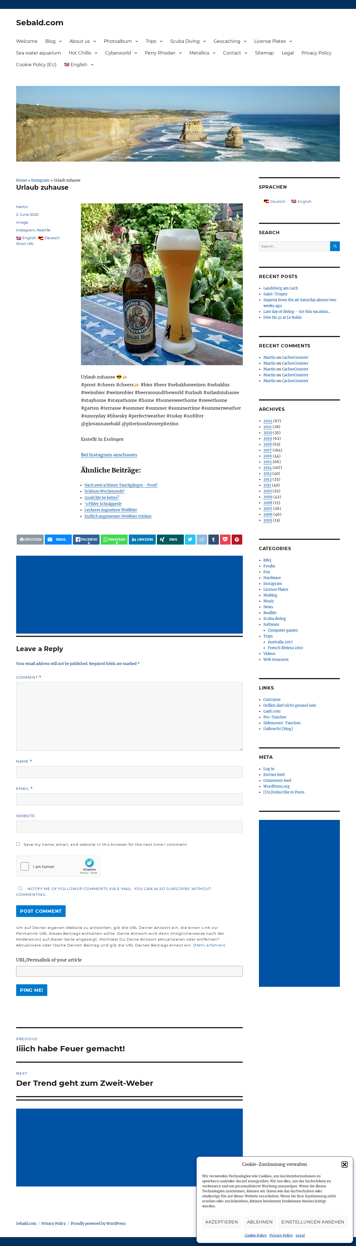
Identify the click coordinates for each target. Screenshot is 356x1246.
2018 (267, 444)
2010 (267, 491)
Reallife (43, 230)
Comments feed (277, 780)
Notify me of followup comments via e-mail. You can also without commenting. (113, 891)
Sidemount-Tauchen (282, 723)
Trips (151, 41)
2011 (267, 485)
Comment (28, 677)
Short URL (25, 243)
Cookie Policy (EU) (36, 64)
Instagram (40, 180)
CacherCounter (295, 357)
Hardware (272, 577)
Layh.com (272, 711)
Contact (232, 53)
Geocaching (227, 41)
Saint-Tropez (275, 294)
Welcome (27, 41)
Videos (269, 653)
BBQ (267, 560)
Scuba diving (274, 618)
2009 (268, 497)
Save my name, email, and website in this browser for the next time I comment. (106, 844)
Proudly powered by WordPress (98, 1223)
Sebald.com (39, 22)
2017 (267, 450)
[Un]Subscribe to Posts (284, 792)
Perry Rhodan (160, 53)
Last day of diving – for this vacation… (297, 311)
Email (24, 788)
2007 (267, 508)
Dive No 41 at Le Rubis (282, 317)
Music (268, 601)
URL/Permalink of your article (49, 960)
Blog (50, 41)
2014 (267, 467)
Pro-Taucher (274, 717)
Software (271, 624)
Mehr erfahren (209, 945)
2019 (267, 438)
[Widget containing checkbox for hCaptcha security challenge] (58, 866)
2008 (267, 502)
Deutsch (52, 238)
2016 (267, 456)
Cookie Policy (256, 1235)
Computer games (283, 630)
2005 (267, 520)
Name (24, 761)
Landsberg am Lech (280, 288)
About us (80, 41)
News (268, 607)
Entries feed (274, 774)
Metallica (199, 53)
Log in (269, 769)
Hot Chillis (80, 53)
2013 (267, 473)
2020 (267, 432)
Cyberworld (118, 53)
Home (21, 180)
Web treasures (276, 659)
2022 (267, 421)
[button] (344, 1164)
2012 (267, 479)
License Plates (270, 41)
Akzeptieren (221, 1222)
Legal (300, 1235)
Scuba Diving (185, 41)
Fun (266, 572)
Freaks (269, 566)
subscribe (178, 888)
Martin (22, 206)
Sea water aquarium (38, 53)
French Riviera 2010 (285, 648)
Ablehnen (260, 1222)
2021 (267, 426)
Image (22, 222)
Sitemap (264, 53)
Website (25, 816)
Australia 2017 (280, 642)
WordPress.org (276, 786)
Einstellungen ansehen (312, 1222)
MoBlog (270, 595)
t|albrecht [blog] (278, 728)
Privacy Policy (281, 1235)
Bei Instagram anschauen (109, 455)
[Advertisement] (130, 595)
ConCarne (272, 699)
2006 (268, 514)
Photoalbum (118, 41)
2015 (267, 461)
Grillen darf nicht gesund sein (289, 705)
